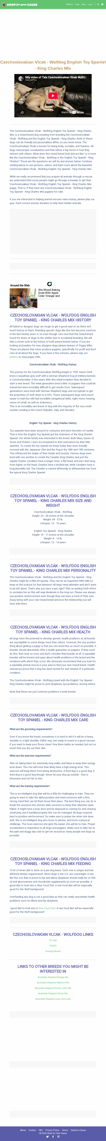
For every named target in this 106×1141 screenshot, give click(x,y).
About (23, 1130)
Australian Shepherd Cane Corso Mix (53, 999)
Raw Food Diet (47, 908)
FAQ (41, 1130)
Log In (90, 4)
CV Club (53, 940)
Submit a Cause (78, 1130)
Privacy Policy (52, 1130)
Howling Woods (53, 951)
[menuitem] (69, 4)
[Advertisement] (53, 34)
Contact (32, 1130)
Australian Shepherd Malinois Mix (53, 982)
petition (14, 356)
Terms (65, 1130)
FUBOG (53, 945)
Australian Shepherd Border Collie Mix (53, 988)
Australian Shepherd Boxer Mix (53, 993)
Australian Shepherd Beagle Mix (53, 977)
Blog (83, 4)
